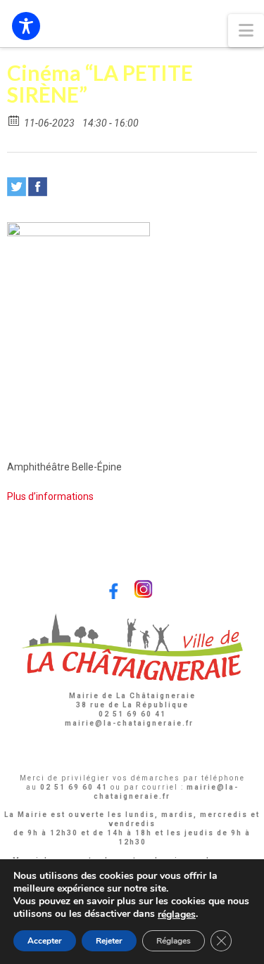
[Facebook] (37, 186)
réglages (177, 914)
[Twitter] (16, 186)
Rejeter (109, 940)
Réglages (173, 940)
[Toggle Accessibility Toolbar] (26, 26)
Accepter (44, 940)
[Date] (14, 120)
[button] (246, 30)
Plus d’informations (50, 496)
